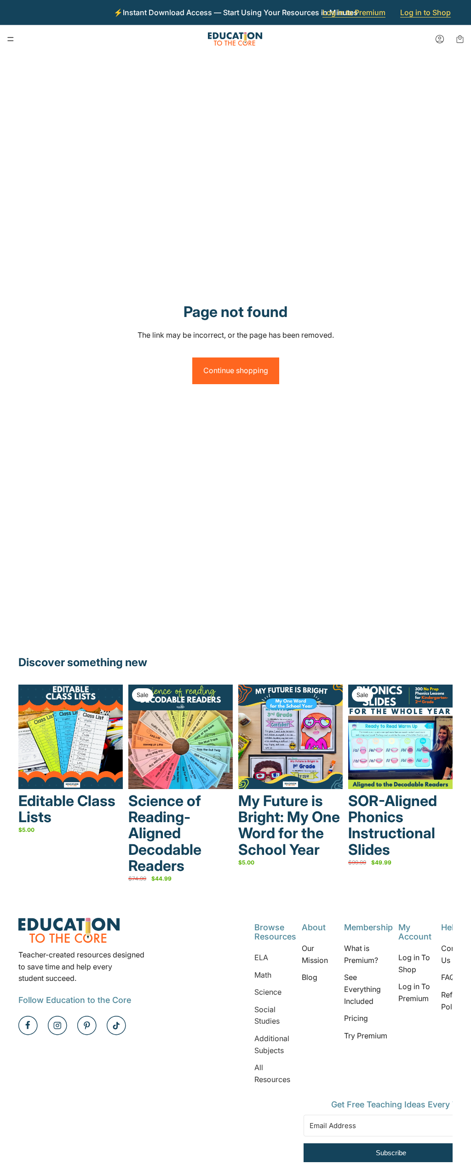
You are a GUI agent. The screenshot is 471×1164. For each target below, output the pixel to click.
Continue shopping (235, 370)
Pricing (356, 1018)
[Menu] (10, 39)
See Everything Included (362, 989)
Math (262, 975)
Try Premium (365, 1035)
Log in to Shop (425, 12)
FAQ (448, 977)
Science (267, 992)
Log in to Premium (353, 12)
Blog (309, 977)
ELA (261, 957)
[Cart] (460, 39)
